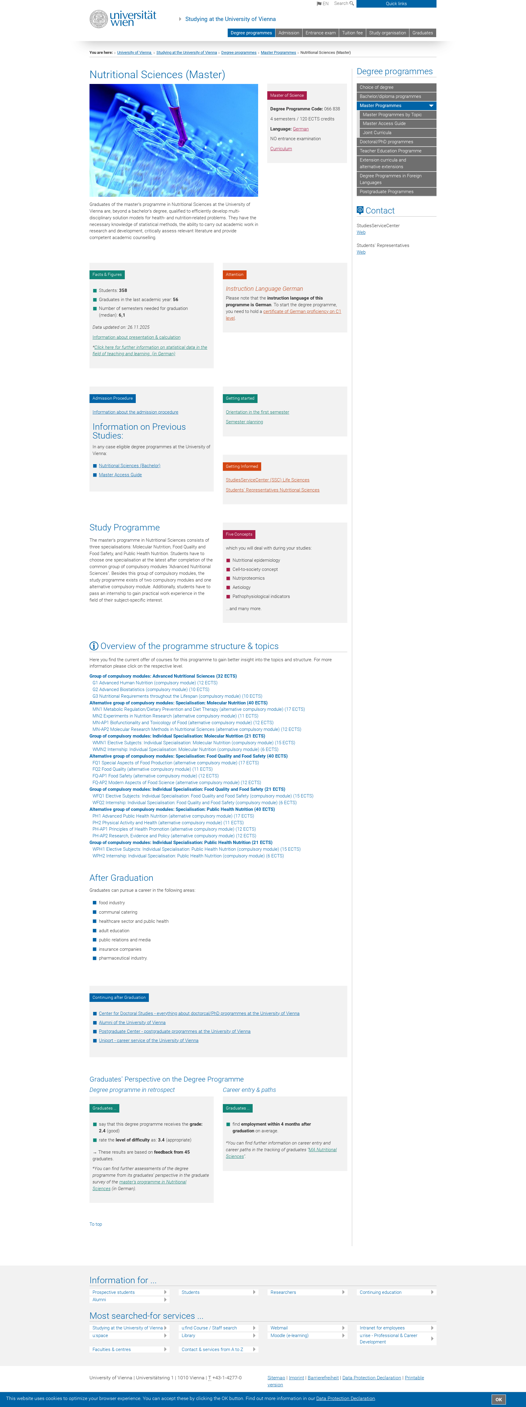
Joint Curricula (377, 132)
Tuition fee (352, 33)
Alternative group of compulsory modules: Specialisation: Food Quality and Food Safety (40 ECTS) (188, 756)
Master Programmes (278, 52)
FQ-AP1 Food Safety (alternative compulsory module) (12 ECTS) (156, 776)
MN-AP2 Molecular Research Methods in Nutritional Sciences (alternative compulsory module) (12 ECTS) (197, 729)
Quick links (396, 3)
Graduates (422, 33)
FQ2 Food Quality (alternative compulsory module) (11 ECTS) (153, 769)
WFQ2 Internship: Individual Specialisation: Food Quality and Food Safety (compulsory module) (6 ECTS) (195, 802)
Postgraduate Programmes (387, 191)
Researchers (283, 1292)
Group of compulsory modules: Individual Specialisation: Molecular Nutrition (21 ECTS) (177, 736)
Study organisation (387, 33)
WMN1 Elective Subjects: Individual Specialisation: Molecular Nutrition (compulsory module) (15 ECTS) (194, 742)
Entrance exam (321, 33)
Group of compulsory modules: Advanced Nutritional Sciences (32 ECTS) (163, 676)
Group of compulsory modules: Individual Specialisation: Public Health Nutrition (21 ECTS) (180, 842)
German (301, 129)
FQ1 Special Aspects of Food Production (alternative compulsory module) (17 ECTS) (176, 763)
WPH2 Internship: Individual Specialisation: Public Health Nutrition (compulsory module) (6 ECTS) (188, 856)
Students (191, 1292)
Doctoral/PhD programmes (386, 141)
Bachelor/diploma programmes (390, 96)
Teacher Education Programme (391, 151)
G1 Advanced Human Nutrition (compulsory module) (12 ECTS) (155, 683)
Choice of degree (377, 87)
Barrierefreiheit (323, 1378)
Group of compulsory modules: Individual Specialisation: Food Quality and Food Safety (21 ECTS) (187, 789)
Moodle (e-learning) (290, 1335)
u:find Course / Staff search (209, 1328)
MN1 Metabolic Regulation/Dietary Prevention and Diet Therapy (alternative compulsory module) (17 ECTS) (199, 709)
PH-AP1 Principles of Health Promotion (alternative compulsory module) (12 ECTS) (174, 829)
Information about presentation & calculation (137, 337)
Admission (289, 33)
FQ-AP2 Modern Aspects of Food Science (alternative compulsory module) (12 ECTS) (177, 782)
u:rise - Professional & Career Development (388, 1339)
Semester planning (244, 422)
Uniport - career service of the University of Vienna (148, 1040)
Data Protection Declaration (371, 1378)
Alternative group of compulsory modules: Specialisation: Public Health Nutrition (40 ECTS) (182, 809)
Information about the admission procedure (135, 412)
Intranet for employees (382, 1328)
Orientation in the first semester (257, 412)
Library (188, 1335)
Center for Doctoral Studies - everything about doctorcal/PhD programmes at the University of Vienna (199, 1013)
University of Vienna (134, 52)
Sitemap (276, 1378)
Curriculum (281, 148)
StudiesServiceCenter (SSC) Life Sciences (268, 480)
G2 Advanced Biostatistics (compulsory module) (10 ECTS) (151, 689)
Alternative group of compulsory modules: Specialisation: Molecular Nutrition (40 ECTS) (178, 703)
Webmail (279, 1328)
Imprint (296, 1378)
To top (95, 1224)
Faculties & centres (112, 1349)
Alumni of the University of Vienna (132, 1022)
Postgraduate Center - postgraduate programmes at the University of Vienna (175, 1031)
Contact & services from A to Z (212, 1349)
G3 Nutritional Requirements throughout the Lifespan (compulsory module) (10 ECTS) (177, 696)
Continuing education (381, 1292)
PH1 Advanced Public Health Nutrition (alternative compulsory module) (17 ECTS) (173, 816)
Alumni (99, 1299)
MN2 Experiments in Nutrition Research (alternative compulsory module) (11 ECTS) (175, 716)
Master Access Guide (120, 475)
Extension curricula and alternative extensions (383, 163)
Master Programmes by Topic (392, 114)
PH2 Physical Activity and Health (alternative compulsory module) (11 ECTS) (168, 822)
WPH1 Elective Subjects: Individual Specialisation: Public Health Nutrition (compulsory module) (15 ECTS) (197, 849)
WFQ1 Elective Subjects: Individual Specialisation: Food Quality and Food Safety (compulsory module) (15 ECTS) (203, 796)
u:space (100, 1335)
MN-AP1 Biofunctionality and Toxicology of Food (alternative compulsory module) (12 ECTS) (183, 722)
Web (361, 232)
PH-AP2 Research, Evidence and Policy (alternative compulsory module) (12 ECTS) (174, 836)
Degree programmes (251, 33)
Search (341, 3)
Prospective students (114, 1292)
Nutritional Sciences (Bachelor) (129, 465)
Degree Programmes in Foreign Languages (391, 179)
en (325, 3)
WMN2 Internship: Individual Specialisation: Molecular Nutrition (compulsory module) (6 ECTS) (186, 749)
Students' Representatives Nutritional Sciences (273, 490)
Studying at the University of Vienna (230, 19)
